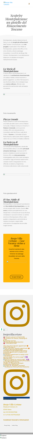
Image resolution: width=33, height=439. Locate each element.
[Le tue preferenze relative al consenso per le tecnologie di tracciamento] (1, 329)
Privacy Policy (7, 425)
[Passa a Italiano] (3, 438)
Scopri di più (16, 277)
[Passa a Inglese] (3, 435)
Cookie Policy (15, 425)
